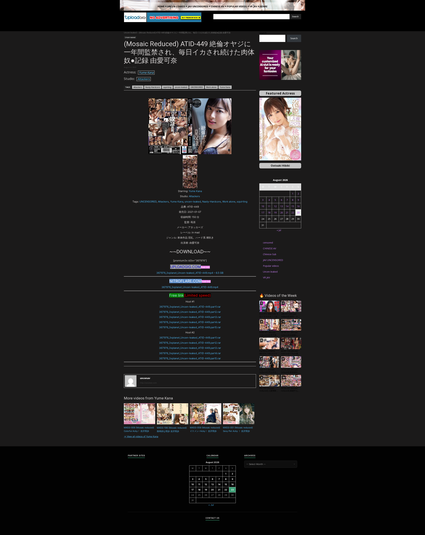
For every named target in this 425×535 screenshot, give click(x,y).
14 (287, 206)
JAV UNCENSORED (273, 260)
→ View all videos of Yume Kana (141, 436)
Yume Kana (146, 72)
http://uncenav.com (148, 383)
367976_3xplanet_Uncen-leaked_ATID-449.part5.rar (190, 327)
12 (275, 206)
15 (292, 206)
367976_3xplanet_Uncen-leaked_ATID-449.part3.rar (190, 317)
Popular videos (271, 265)
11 (269, 206)
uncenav (145, 378)
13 (281, 206)
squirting (167, 87)
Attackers (143, 79)
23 (298, 212)
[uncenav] (130, 381)
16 (298, 206)
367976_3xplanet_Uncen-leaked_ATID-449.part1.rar (190, 306)
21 (287, 212)
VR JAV (266, 277)
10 (262, 206)
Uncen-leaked (130, 32)
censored (268, 242)
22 (292, 212)
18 (269, 212)
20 (281, 212)
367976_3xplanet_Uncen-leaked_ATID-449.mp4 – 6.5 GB (189, 272)
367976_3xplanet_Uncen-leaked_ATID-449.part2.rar (190, 311)
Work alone (211, 87)
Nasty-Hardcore (152, 87)
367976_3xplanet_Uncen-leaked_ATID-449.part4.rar (190, 322)
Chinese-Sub (269, 254)
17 (262, 212)
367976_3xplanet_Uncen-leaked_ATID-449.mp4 (190, 287)
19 (275, 212)
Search (263, 33)
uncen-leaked (181, 87)
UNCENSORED (197, 87)
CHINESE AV (269, 248)
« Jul (279, 230)
